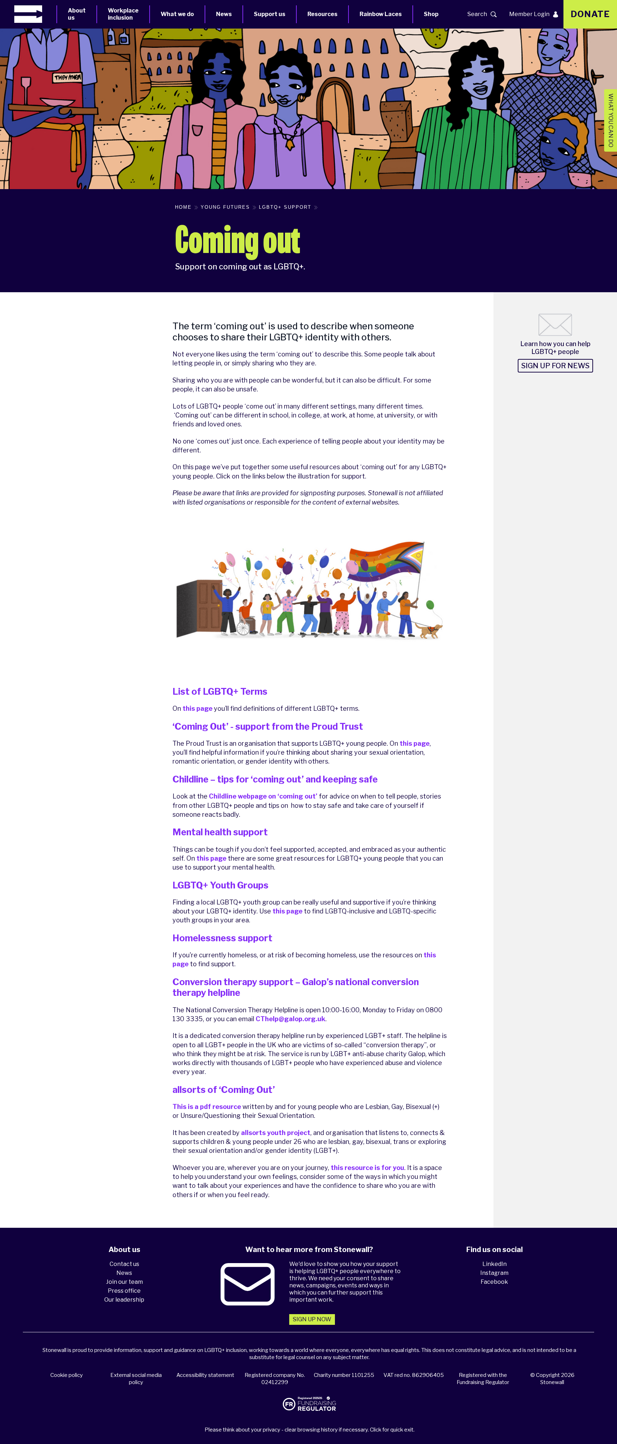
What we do (177, 14)
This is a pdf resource (206, 1106)
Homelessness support (222, 938)
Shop (431, 14)
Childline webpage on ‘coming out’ (263, 796)
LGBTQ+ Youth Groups (220, 885)
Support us (269, 14)
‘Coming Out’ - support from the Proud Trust (267, 726)
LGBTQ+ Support (285, 207)
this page (197, 708)
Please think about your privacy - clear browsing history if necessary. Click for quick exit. (310, 1430)
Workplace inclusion (123, 14)
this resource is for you (367, 1167)
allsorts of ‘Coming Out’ (223, 1089)
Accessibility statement (205, 1375)
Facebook (494, 1281)
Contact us (124, 1264)
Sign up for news (555, 365)
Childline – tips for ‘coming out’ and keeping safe (275, 779)
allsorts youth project (275, 1132)
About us (77, 14)
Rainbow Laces (381, 14)
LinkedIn (494, 1264)
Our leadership (124, 1299)
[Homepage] (35, 14)
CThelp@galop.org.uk (290, 1019)
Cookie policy (66, 1375)
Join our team (124, 1281)
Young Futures (225, 207)
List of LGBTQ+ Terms (219, 691)
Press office (124, 1290)
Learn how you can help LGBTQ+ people (555, 347)
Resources (322, 14)
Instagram (494, 1273)
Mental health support (220, 832)
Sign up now (312, 1319)
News (224, 14)
